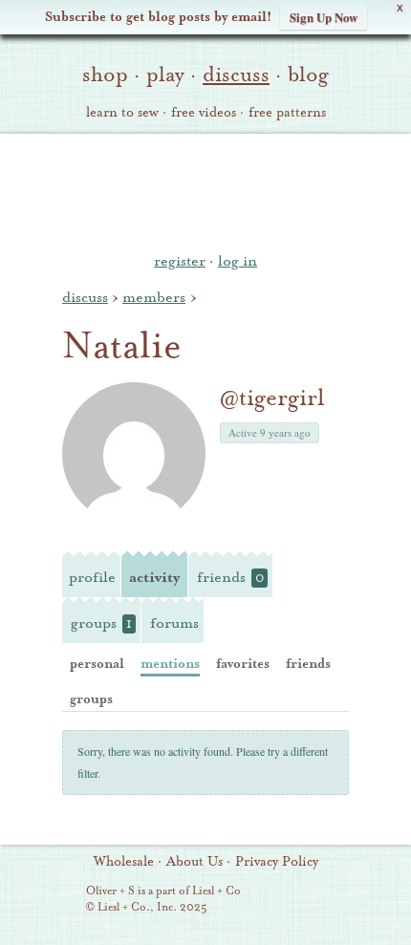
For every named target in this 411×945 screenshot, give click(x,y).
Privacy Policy (276, 861)
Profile (92, 577)
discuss (236, 74)
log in (237, 260)
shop (105, 74)
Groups (101, 623)
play (165, 74)
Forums (174, 623)
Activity (154, 577)
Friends (230, 577)
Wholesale (124, 861)
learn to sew (122, 112)
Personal (97, 664)
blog (308, 74)
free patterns (287, 112)
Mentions (170, 664)
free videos (203, 112)
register (180, 260)
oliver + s (206, 190)
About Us (194, 861)
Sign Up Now (323, 17)
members (153, 297)
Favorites (243, 664)
